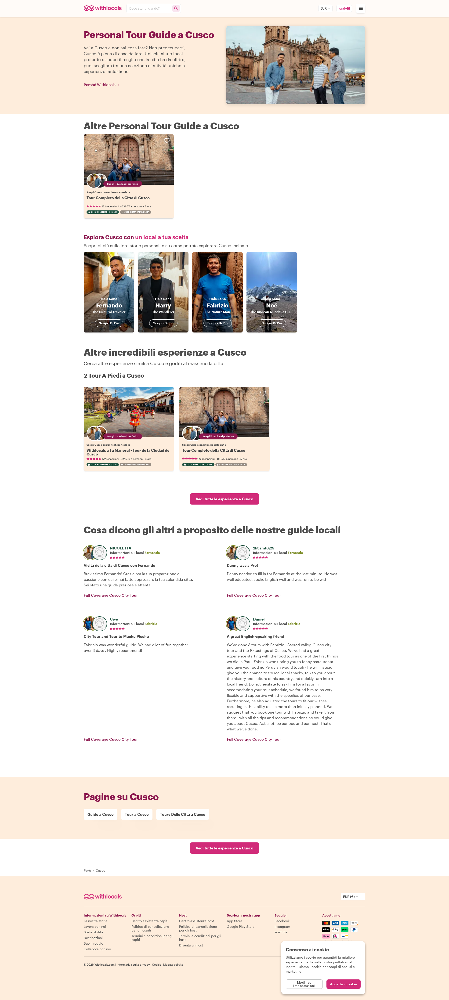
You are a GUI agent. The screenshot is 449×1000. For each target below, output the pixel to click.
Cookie (156, 964)
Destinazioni (93, 938)
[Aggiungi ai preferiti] (167, 140)
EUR (323, 8)
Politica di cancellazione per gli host (198, 928)
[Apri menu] (360, 8)
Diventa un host (191, 945)
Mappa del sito (173, 964)
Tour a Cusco (137, 814)
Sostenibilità (93, 932)
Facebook (282, 921)
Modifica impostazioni (304, 984)
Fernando (152, 553)
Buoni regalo (93, 943)
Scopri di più (109, 323)
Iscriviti (344, 8)
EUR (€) (349, 897)
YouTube (281, 932)
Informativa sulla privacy (133, 964)
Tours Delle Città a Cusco (182, 814)
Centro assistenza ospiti (149, 921)
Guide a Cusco (100, 814)
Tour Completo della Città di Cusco (118, 197)
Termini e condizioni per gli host (200, 938)
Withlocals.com (104, 964)
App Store (234, 921)
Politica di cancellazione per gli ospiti (150, 928)
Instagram (282, 926)
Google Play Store (240, 926)
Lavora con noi (95, 926)
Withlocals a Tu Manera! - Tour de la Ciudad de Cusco (128, 452)
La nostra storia (95, 921)
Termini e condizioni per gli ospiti (152, 938)
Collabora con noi (97, 949)
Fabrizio (151, 624)
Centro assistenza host (196, 921)
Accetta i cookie (343, 984)
